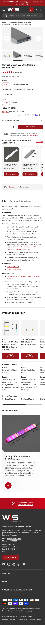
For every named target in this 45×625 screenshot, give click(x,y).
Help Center (10, 557)
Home (4, 22)
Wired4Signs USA (12, 616)
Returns (12, 619)
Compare (12, 187)
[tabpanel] (22, 254)
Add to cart (30, 127)
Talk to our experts (25, 505)
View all (39, 142)
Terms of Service (22, 611)
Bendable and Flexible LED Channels (19, 22)
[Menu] (3, 9)
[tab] (4, 201)
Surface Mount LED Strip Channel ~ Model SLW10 (17, 24)
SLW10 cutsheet (13, 267)
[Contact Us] (31, 9)
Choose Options (11, 174)
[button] (41, 9)
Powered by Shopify (25, 616)
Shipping (5, 112)
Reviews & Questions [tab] (20, 201)
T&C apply (25, 4)
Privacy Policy (7, 611)
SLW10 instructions (14, 270)
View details (10, 356)
